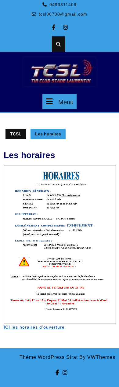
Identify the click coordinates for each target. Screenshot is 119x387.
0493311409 (63, 4)
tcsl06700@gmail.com (63, 14)
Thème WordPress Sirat (49, 357)
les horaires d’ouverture (34, 327)
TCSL (15, 133)
